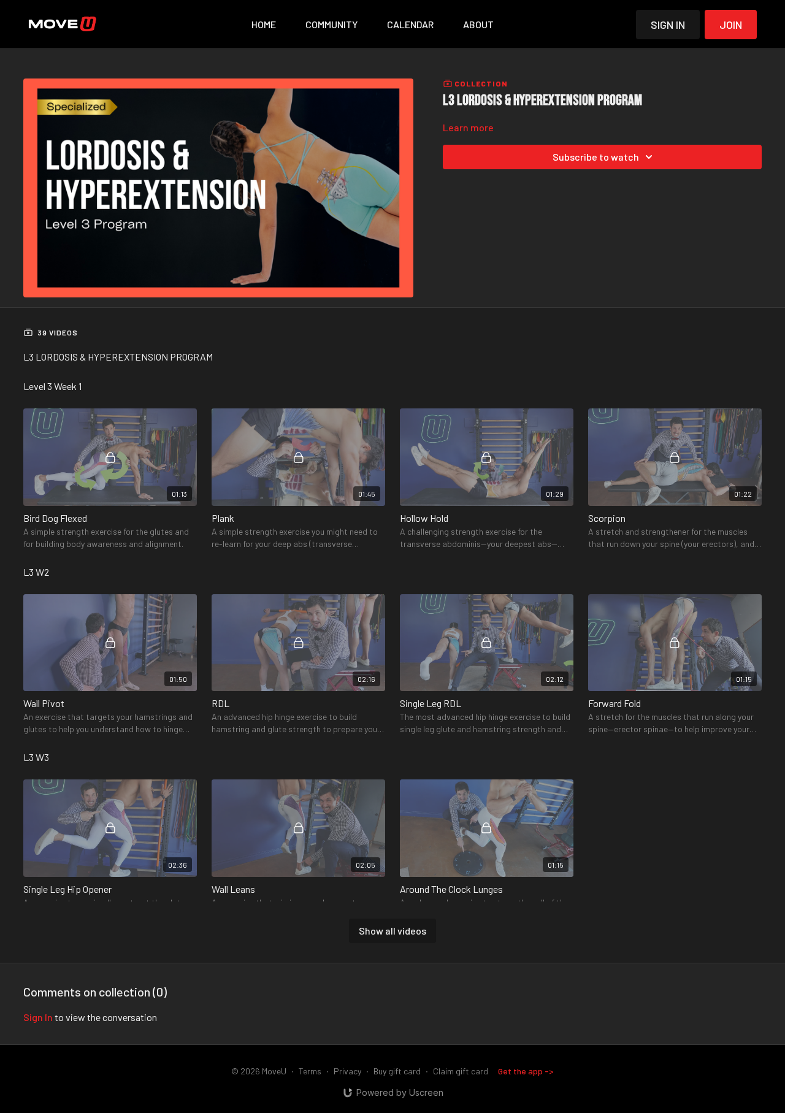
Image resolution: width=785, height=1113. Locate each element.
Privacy (347, 1071)
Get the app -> (526, 1071)
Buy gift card (397, 1071)
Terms (310, 1071)
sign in (38, 1017)
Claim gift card (460, 1071)
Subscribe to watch (596, 157)
